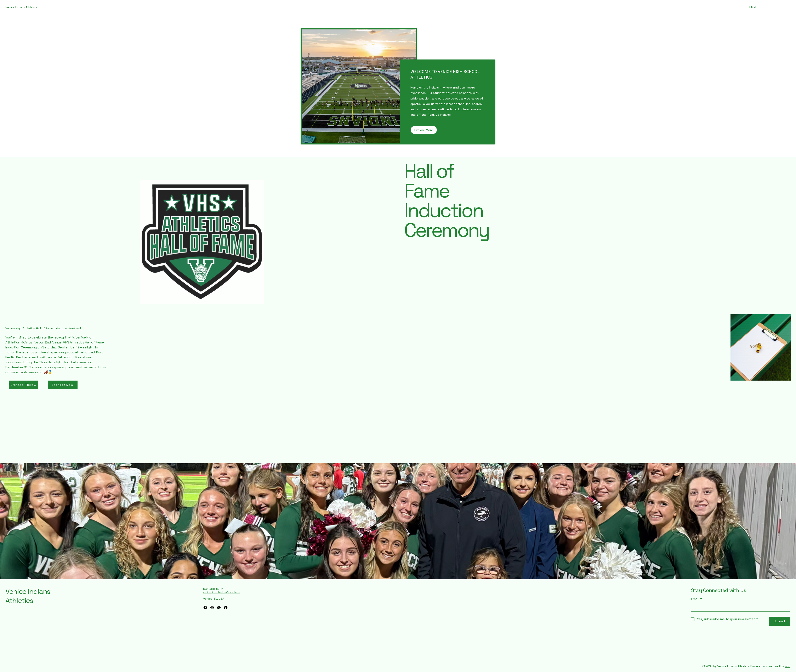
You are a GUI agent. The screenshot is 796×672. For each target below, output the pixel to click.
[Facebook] (205, 607)
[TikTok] (226, 607)
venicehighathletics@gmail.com (221, 592)
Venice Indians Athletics (27, 596)
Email (696, 599)
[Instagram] (212, 607)
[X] (219, 607)
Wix (787, 666)
